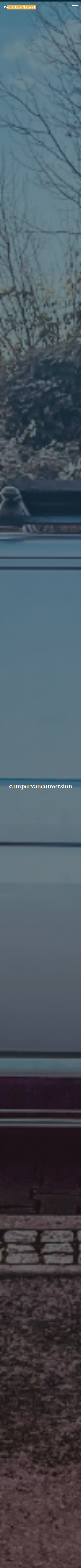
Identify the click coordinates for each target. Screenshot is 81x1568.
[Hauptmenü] (75, 7)
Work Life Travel (19, 7)
